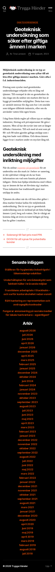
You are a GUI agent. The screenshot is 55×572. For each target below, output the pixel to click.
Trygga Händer (20, 566)
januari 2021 (27, 511)
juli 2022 (27, 461)
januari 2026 (27, 347)
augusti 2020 (27, 519)
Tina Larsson (19, 53)
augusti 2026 (27, 330)
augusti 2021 (27, 503)
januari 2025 (27, 368)
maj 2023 (27, 418)
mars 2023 (27, 427)
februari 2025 (27, 364)
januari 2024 (27, 389)
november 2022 (27, 444)
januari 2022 (27, 482)
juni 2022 (27, 465)
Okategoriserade (27, 22)
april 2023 (27, 423)
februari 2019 (27, 545)
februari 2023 (27, 431)
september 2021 (27, 498)
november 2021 (27, 490)
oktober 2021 (27, 494)
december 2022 (27, 440)
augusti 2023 (27, 406)
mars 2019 (27, 540)
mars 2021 (27, 507)
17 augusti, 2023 (40, 53)
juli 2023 (27, 410)
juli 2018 (27, 553)
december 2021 (27, 486)
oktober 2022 (27, 448)
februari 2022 (27, 477)
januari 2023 (27, 435)
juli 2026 (27, 334)
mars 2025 (27, 360)
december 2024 (27, 372)
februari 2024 (27, 385)
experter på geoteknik (28, 167)
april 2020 (27, 524)
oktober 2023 (27, 397)
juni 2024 (27, 381)
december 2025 (27, 351)
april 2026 (27, 343)
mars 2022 (27, 473)
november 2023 (27, 393)
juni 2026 (27, 339)
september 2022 (27, 452)
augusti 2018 (28, 549)
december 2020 (28, 515)
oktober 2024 (27, 376)
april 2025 (27, 355)
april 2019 (27, 536)
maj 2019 (27, 532)
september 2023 (27, 402)
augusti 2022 (27, 456)
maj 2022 (27, 469)
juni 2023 (27, 414)
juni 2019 (27, 528)
